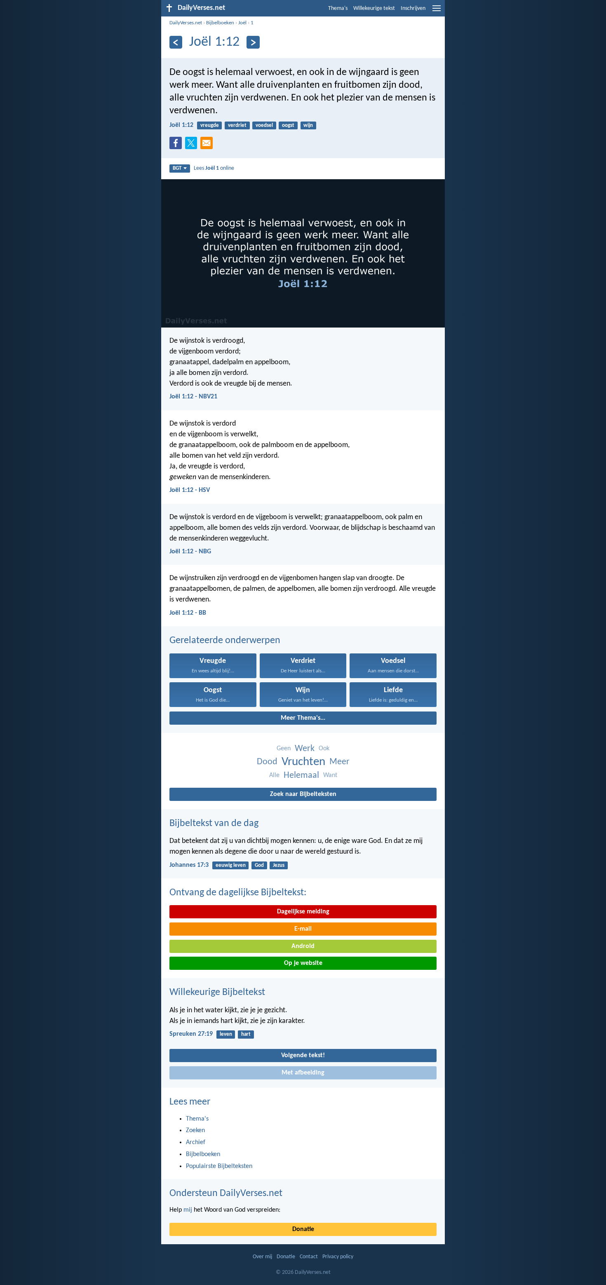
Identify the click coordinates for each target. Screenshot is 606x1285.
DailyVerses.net (185, 23)
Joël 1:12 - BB (187, 613)
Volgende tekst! (303, 1055)
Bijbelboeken (220, 23)
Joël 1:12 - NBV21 (193, 396)
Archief (195, 1142)
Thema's (338, 8)
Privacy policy (337, 1257)
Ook (324, 748)
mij (187, 1210)
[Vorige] (175, 42)
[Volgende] (253, 42)
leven (226, 1034)
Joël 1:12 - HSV (189, 490)
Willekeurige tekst (374, 8)
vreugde (209, 125)
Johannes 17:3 (189, 865)
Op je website (303, 963)
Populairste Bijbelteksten (219, 1166)
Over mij (262, 1257)
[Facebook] (177, 145)
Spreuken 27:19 (191, 1034)
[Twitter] (193, 145)
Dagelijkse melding (303, 911)
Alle (274, 775)
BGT (177, 168)
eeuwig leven (231, 865)
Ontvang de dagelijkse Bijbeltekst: (237, 893)
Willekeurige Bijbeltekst (217, 992)
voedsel (264, 125)
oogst (288, 125)
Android (303, 946)
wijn (308, 125)
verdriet (237, 125)
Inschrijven (413, 8)
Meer (339, 762)
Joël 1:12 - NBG (190, 551)
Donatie (303, 1229)
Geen (284, 748)
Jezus (278, 865)
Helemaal (301, 775)
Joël (242, 23)
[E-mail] (208, 145)
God (259, 865)
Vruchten (303, 762)
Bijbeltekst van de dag (213, 824)
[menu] (436, 11)
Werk (305, 749)
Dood (267, 762)
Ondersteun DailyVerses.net (225, 1193)
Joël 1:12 (181, 125)
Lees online (214, 168)
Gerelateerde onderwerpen (224, 641)
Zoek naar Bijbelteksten (303, 794)
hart (246, 1034)
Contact (309, 1257)
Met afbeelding (303, 1073)
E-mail (303, 929)
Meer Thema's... (303, 718)
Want (330, 775)
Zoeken (195, 1130)
